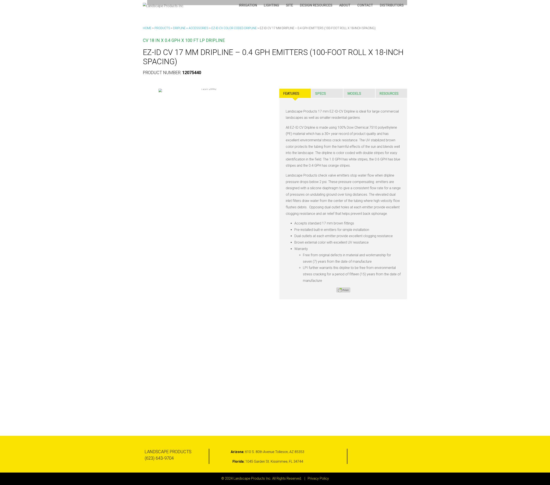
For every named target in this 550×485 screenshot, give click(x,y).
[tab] (295, 93)
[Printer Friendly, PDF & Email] (343, 290)
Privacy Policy (318, 478)
